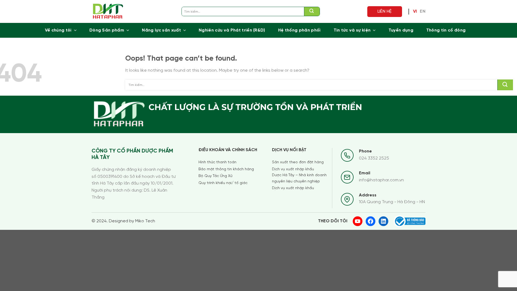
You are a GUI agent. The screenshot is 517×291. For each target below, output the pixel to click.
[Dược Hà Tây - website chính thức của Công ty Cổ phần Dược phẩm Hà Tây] (108, 11)
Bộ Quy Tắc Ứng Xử (215, 176)
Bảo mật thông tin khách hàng (226, 169)
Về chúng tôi (58, 30)
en (422, 11)
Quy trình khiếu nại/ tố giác (222, 183)
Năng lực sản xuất (161, 30)
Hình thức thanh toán (217, 162)
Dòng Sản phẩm (106, 30)
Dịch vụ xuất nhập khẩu (293, 169)
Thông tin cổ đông (446, 30)
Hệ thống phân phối (299, 30)
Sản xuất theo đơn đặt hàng (298, 162)
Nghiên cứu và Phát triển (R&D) (232, 30)
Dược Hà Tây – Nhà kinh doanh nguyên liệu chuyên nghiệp (299, 178)
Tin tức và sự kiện (352, 30)
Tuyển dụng (401, 30)
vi (415, 11)
